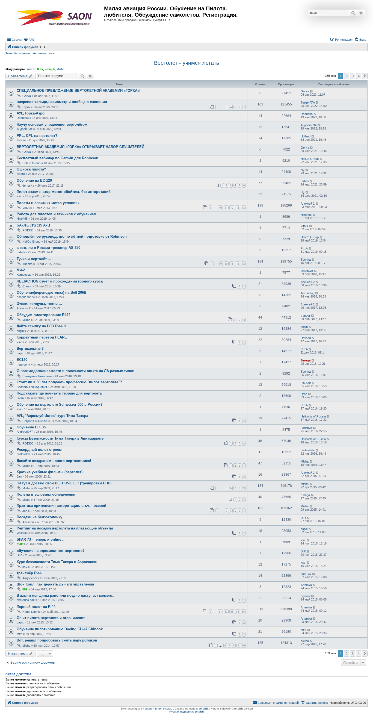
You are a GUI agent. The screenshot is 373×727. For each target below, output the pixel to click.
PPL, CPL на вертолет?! (37, 136)
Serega (305, 360)
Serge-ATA (308, 102)
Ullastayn (307, 270)
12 (231, 208)
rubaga (305, 495)
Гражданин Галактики (37, 376)
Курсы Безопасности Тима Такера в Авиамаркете (60, 438)
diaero (21, 173)
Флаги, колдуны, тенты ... (39, 304)
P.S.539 (306, 382)
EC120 (22, 360)
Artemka (306, 585)
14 (243, 208)
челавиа (306, 427)
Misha (60, 69)
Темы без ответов (17, 53)
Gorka (26, 96)
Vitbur (304, 226)
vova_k (50, 69)
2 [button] (347, 75)
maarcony (23, 364)
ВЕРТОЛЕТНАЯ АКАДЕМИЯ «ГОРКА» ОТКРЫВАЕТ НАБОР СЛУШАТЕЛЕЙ (80, 147)
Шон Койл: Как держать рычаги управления (55, 584)
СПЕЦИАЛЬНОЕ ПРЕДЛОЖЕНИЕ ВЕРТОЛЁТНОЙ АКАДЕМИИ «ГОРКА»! (78, 91)
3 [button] (353, 75)
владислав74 (26, 297)
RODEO (28, 230)
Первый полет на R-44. (37, 607)
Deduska (23, 117)
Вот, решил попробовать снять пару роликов (57, 640)
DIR (303, 517)
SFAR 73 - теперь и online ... (41, 539)
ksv (19, 196)
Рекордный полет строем (39, 450)
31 (220, 611)
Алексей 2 (308, 203)
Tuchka (27, 264)
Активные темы (44, 53)
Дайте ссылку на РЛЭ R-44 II (41, 326)
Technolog (307, 293)
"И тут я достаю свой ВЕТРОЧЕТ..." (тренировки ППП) (64, 483)
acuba (305, 641)
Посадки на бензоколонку (39, 517)
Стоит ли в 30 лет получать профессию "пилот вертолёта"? (69, 382)
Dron (304, 394)
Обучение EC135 (31, 427)
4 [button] (359, 75)
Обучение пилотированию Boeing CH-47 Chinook (60, 629)
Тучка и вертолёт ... (34, 259)
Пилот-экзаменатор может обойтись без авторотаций (64, 192)
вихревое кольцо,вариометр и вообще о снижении (62, 102)
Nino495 (22, 218)
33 (231, 611)
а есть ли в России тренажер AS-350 (48, 248)
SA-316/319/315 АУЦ (33, 225)
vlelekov (22, 532)
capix (20, 353)
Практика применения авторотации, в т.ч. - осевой (61, 506)
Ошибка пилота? (31, 169)
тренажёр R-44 (29, 573)
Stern (20, 398)
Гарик (26, 107)
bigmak (305, 596)
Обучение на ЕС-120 (34, 180)
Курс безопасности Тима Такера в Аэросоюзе (57, 562)
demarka (28, 185)
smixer (30, 69)
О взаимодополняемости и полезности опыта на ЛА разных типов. (76, 371)
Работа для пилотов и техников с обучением (56, 214)
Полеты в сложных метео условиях (48, 203)
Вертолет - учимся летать (186, 63)
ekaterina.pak (26, 600)
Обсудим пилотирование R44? (43, 315)
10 (220, 208)
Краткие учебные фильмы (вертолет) (49, 472)
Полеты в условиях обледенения (46, 494)
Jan (19, 476)
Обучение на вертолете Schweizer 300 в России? (60, 404)
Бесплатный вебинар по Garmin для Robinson (57, 158)
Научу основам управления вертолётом (52, 124)
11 (226, 208)
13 (237, 208)
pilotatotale (24, 454)
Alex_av (306, 573)
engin (20, 330)
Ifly (302, 170)
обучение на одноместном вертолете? (51, 551)
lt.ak (40, 69)
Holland (305, 136)
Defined (306, 338)
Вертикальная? (30, 348)
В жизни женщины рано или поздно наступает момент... (66, 595)
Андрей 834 (24, 129)
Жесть (21, 140)
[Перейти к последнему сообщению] (311, 91)
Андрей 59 (29, 578)
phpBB (203, 708)
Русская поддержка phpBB (186, 711)
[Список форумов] (55, 18)
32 (226, 611)
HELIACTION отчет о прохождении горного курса (60, 281)
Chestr (26, 286)
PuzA (304, 248)
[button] (365, 76)
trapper (305, 315)
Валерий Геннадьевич (32, 386)
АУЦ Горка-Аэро (31, 113)
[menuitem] (29, 39)
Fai (19, 409)
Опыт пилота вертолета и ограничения (51, 618)
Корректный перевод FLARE (42, 337)
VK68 (25, 208)
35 (243, 611)
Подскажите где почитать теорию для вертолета (59, 393)
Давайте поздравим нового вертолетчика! (54, 461)
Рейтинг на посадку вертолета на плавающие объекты (65, 528)
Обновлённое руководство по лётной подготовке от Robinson (72, 236)
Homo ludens (31, 611)
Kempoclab (24, 274)
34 (237, 611)
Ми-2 (21, 270)
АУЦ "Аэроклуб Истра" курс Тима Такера (52, 416)
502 (24, 589)
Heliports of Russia (35, 421)
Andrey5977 (25, 431)
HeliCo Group (31, 163)
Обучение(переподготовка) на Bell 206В (51, 292)
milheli (305, 181)
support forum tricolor (158, 708)
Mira (19, 633)
